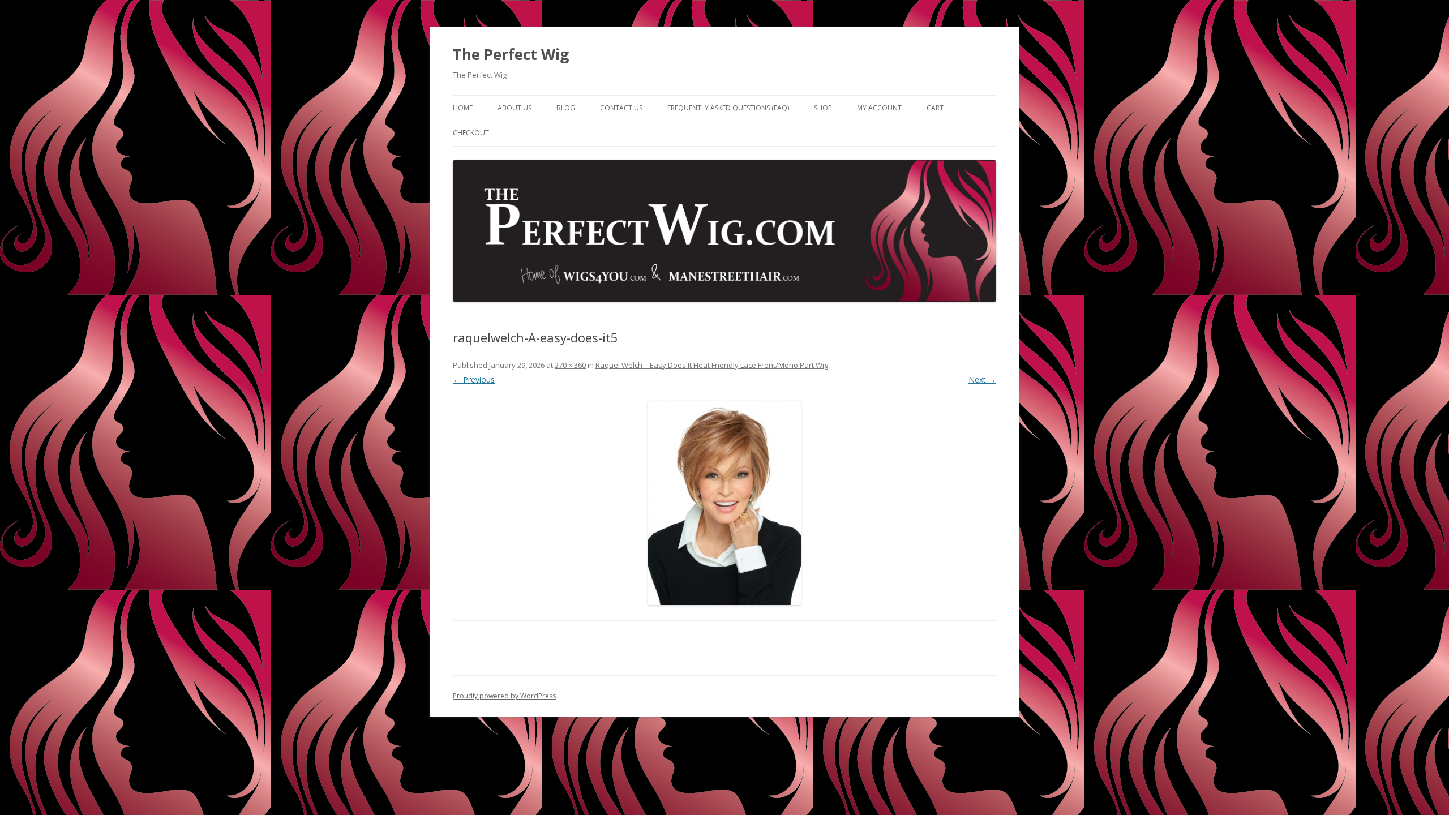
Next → (982, 379)
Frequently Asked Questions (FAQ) (728, 108)
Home (463, 108)
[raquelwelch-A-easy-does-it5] (724, 503)
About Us (514, 108)
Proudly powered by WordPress (504, 696)
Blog (565, 108)
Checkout (471, 133)
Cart (935, 108)
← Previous (474, 379)
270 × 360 (570, 365)
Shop (823, 108)
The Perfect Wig (511, 54)
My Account (879, 108)
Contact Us (621, 108)
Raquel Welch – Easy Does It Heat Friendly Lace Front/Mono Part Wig (711, 365)
